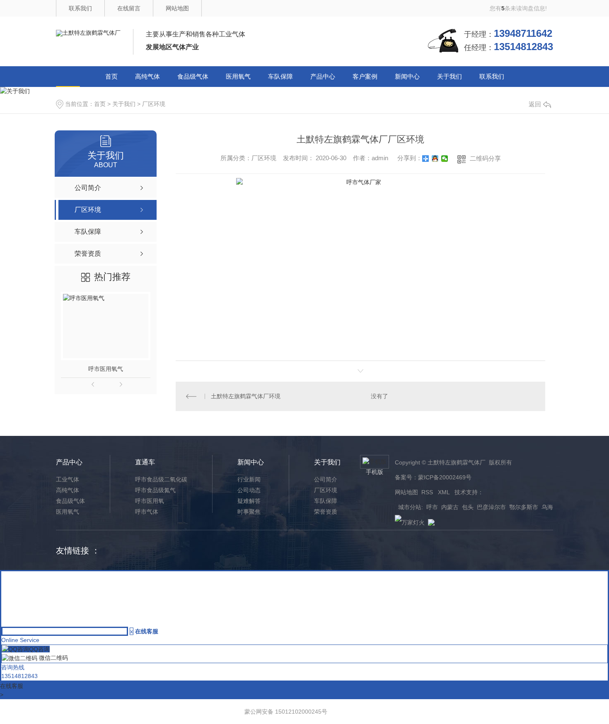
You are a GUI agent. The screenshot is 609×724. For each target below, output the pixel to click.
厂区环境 (153, 104)
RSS (428, 492)
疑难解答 (249, 501)
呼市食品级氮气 (155, 490)
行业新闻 (249, 479)
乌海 (547, 507)
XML (444, 492)
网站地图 (177, 8)
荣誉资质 (325, 511)
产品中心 (322, 76)
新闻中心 (407, 76)
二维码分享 (485, 158)
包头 (468, 507)
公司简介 (325, 479)
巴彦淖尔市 (491, 507)
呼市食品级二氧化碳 (161, 479)
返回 (535, 104)
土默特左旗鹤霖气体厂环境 (245, 396)
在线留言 (128, 8)
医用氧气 (238, 76)
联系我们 (80, 8)
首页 (111, 76)
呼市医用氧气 (105, 369)
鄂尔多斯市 (523, 507)
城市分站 (409, 507)
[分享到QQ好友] (435, 158)
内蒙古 (450, 507)
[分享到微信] (444, 158)
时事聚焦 (249, 511)
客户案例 (365, 76)
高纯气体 (147, 76)
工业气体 (67, 479)
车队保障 (280, 76)
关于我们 (449, 76)
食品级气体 (192, 76)
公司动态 (249, 490)
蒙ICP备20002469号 (444, 477)
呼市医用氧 (149, 501)
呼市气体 (146, 511)
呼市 (432, 507)
